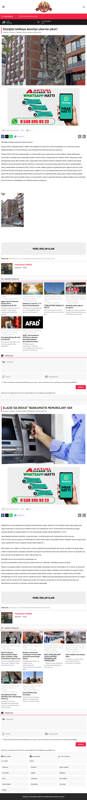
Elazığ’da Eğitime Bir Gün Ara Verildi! (10, 338)
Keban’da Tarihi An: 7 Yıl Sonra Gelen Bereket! (32, 304)
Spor (8, 648)
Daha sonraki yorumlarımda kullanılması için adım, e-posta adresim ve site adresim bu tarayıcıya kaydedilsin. (40, 382)
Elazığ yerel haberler (29, 297)
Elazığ (23, 258)
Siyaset (36, 646)
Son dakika (74, 301)
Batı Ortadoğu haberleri (73, 297)
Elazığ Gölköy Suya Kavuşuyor (30, 693)
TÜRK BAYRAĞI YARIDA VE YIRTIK (54, 306)
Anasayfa (5, 32)
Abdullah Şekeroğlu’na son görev (74, 306)
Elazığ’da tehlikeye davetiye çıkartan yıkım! (38, 258)
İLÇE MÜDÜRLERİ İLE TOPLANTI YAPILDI (32, 16)
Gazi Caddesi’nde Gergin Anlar (75, 655)
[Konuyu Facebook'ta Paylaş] (3, 136)
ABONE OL (21, 136)
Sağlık (3, 688)
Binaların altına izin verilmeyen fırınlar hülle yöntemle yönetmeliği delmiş (32, 655)
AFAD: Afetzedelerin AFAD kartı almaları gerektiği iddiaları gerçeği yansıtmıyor (31, 338)
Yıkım (53, 258)
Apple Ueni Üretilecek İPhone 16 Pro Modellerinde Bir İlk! (9, 303)
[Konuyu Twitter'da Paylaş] (7, 136)
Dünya (83, 297)
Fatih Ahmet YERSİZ (23, 264)
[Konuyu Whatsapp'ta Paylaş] (11, 136)
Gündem (12, 32)
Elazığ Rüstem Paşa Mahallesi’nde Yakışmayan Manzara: (11, 696)
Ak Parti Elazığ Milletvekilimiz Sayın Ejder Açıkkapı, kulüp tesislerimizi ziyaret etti (10, 655)
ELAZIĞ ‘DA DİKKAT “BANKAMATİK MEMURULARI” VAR (34, 607)
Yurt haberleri (32, 299)
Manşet (25, 299)
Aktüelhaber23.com (15, 258)
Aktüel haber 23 (13, 607)
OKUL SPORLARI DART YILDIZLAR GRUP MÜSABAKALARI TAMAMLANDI (52, 657)
